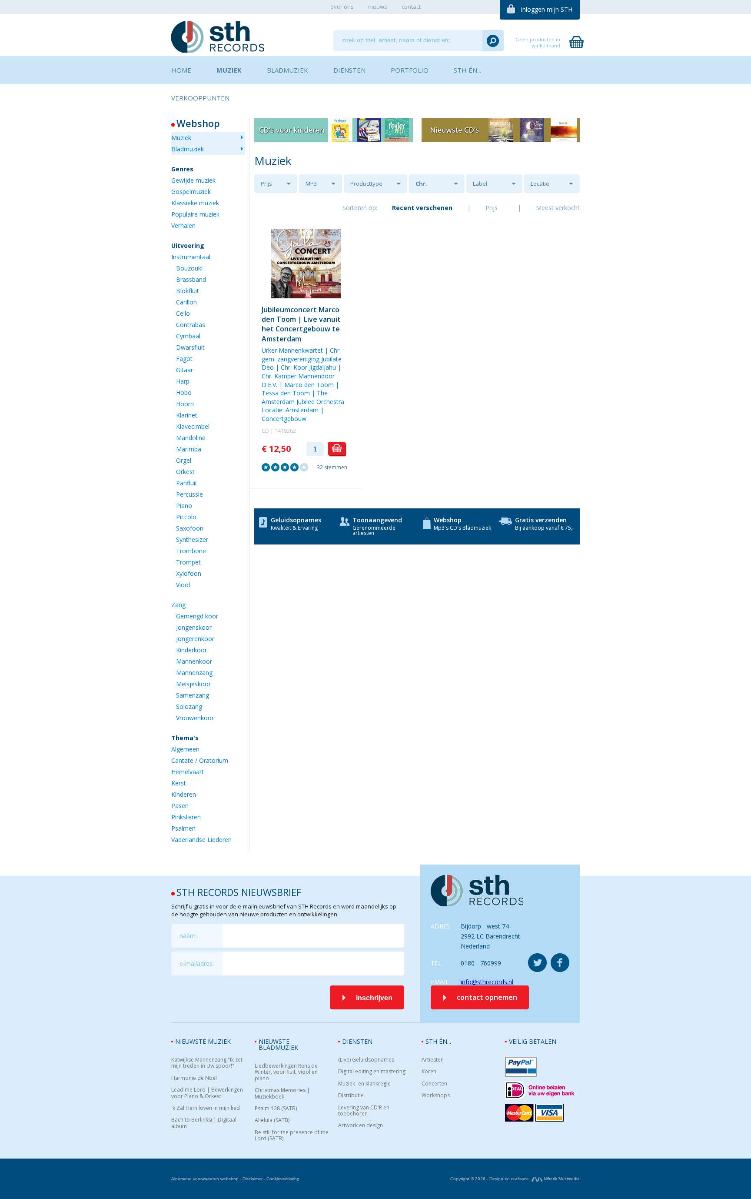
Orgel (183, 460)
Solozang (189, 706)
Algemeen (185, 749)
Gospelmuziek (191, 191)
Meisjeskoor (193, 684)
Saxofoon (189, 528)
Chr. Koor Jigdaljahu (308, 367)
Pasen (180, 806)
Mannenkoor (194, 661)
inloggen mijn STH (546, 9)
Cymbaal (188, 336)
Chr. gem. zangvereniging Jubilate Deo (302, 358)
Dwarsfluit (190, 347)
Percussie (189, 494)
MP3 (311, 183)
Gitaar (184, 370)
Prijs (266, 183)
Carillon (186, 302)
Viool (183, 585)
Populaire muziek (195, 214)
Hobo (184, 392)
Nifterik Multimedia (561, 1178)
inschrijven (374, 998)
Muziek (181, 138)
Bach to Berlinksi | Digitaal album (203, 1123)
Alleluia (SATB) (272, 1120)
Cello (183, 313)
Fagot (184, 358)
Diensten (357, 1041)
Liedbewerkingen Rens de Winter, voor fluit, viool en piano (286, 1072)
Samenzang (192, 695)
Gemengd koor (197, 616)
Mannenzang (194, 672)
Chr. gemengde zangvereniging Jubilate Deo (438, 186)
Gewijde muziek (193, 180)
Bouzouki (189, 268)
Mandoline (191, 438)
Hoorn (185, 404)
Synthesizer (192, 539)
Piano (184, 505)
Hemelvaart (187, 772)
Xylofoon (188, 573)
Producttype (366, 183)
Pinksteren (186, 817)
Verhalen (183, 225)
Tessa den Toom (286, 393)
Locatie (540, 183)
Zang (178, 605)
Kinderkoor (191, 650)
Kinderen (183, 794)
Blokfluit (187, 291)
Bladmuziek (187, 149)
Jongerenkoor (195, 639)
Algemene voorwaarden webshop (205, 1178)
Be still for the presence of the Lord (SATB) (292, 1135)
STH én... (438, 1041)
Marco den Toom (309, 385)
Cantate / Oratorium (199, 760)
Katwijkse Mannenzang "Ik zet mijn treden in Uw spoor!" (207, 1063)
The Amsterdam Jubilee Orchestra (303, 397)
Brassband (191, 279)
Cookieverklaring (282, 1178)
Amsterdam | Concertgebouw (293, 414)
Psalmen (183, 828)
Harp (182, 381)
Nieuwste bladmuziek (278, 1044)
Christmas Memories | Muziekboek (282, 1093)
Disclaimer (253, 1178)
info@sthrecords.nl (487, 982)
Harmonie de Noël (194, 1078)
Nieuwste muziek (203, 1041)
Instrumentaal (190, 257)
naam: (188, 936)
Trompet (188, 562)
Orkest (185, 472)
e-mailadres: (196, 963)
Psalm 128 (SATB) (276, 1108)
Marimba (188, 449)
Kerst (178, 783)
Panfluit (186, 483)
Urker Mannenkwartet (292, 350)
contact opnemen (487, 997)
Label (480, 183)
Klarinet (186, 415)
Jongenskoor (194, 627)
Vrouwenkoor (195, 718)
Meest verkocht (558, 208)
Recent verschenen (422, 208)
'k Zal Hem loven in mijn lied (205, 1108)
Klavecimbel (192, 426)
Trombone (191, 551)
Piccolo (186, 517)
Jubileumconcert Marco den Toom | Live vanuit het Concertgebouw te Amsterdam (301, 324)
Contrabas (190, 325)
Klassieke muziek (195, 203)
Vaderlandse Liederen (201, 839)
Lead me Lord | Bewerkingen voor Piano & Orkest (207, 1093)
